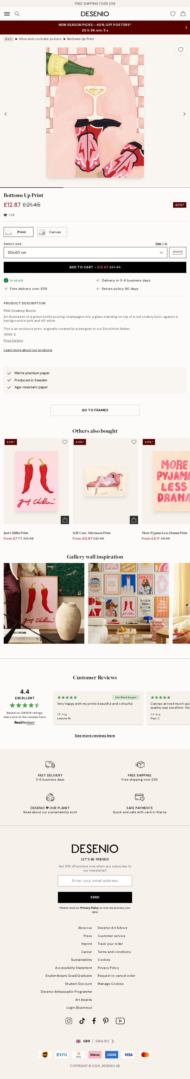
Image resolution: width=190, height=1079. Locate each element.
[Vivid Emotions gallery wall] (128, 603)
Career (86, 952)
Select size (13, 244)
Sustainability (81, 960)
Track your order (110, 944)
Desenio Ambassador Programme (66, 992)
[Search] (17, 13)
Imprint (86, 944)
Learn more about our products (28, 350)
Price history (13, 341)
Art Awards (83, 1000)
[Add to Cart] (65, 520)
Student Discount (78, 984)
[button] (177, 252)
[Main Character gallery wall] (44, 603)
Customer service (111, 936)
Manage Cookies (111, 984)
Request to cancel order (117, 976)
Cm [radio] (158, 244)
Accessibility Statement (73, 968)
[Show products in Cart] (183, 13)
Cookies (104, 960)
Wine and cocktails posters (40, 39)
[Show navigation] (7, 13)
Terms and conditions (114, 952)
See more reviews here (95, 735)
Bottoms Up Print (80, 39)
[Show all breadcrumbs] (8, 39)
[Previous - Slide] (5, 113)
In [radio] (166, 244)
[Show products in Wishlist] (173, 13)
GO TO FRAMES (95, 410)
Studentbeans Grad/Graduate (68, 976)
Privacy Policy (89, 908)
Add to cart (95, 267)
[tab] (31, 186)
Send (94, 897)
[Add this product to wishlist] (180, 49)
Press (88, 936)
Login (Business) (79, 1008)
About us (85, 928)
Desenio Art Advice (112, 928)
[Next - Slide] (184, 113)
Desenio (108, 1066)
